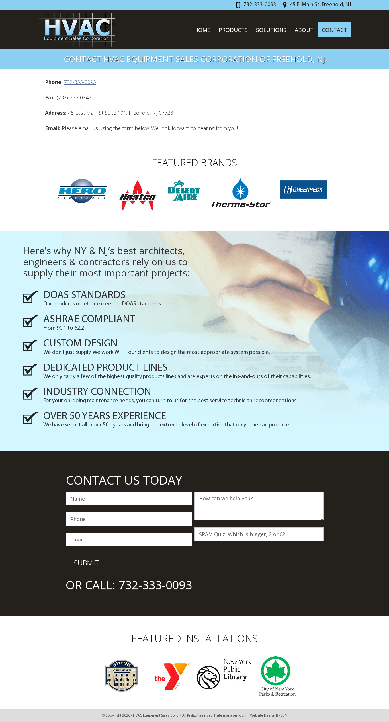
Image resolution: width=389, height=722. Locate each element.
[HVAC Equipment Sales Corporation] (77, 30)
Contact (334, 30)
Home (202, 30)
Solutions (271, 30)
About (304, 30)
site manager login (231, 715)
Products (233, 30)
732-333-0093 (259, 5)
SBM (284, 715)
